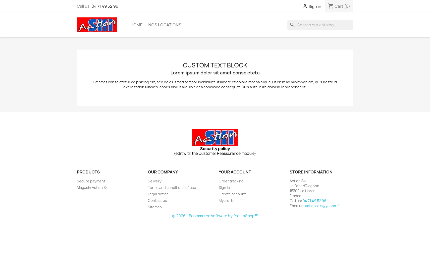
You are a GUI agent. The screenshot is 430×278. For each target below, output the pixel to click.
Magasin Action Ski (92, 187)
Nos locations (164, 25)
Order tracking (231, 181)
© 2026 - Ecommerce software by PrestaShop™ (215, 216)
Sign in (224, 187)
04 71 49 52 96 (105, 6)
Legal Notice (158, 194)
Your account (235, 172)
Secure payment (91, 181)
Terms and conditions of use (172, 187)
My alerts (226, 200)
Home (136, 25)
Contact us (157, 200)
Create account (232, 194)
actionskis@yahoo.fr (322, 205)
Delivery (154, 181)
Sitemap (155, 207)
